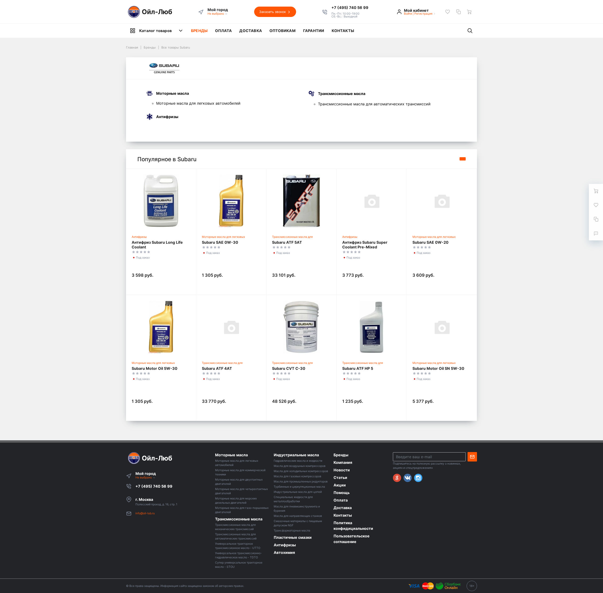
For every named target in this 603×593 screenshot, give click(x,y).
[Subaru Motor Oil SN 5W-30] (441, 327)
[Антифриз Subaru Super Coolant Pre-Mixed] (371, 200)
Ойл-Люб (157, 12)
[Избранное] (447, 12)
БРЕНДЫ (199, 30)
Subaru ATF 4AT (217, 368)
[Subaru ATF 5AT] (301, 200)
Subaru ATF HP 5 (357, 368)
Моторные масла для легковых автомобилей (198, 103)
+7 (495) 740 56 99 (153, 486)
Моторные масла (172, 93)
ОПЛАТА (223, 30)
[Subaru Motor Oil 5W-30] (161, 327)
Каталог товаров (155, 30)
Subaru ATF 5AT (287, 242)
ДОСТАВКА (250, 30)
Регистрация (423, 13)
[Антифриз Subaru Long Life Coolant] (161, 200)
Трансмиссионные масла (341, 93)
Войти (408, 13)
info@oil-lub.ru (145, 513)
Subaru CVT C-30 (288, 368)
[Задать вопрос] (596, 233)
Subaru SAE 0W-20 (430, 242)
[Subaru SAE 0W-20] (441, 200)
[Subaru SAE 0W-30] (231, 200)
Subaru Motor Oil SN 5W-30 (438, 368)
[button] (349, 7)
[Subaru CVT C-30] (301, 327)
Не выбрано (216, 13)
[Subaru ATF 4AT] (231, 327)
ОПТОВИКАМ (282, 30)
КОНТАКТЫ (343, 30)
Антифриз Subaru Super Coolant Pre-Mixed (364, 244)
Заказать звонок (273, 12)
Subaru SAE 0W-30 (220, 242)
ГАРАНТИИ (313, 30)
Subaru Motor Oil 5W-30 (154, 368)
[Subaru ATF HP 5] (371, 327)
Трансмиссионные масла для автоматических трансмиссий (374, 104)
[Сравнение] (458, 12)
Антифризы (167, 116)
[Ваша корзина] (469, 12)
